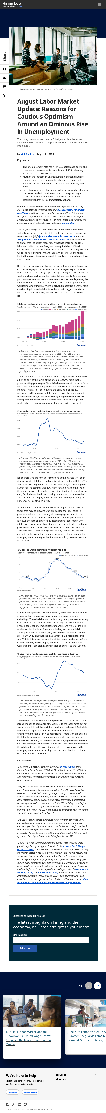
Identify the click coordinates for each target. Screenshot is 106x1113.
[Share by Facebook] (4, 69)
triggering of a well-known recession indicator (43, 239)
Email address (20, 934)
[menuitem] (33, 4)
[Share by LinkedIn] (4, 86)
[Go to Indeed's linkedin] (19, 1104)
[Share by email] (4, 78)
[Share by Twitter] (4, 95)
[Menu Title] (99, 4)
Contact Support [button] (30, 1092)
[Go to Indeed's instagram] (25, 1104)
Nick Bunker (27, 154)
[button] (97, 985)
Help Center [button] (12, 1092)
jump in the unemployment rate (57, 236)
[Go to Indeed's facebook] (7, 1104)
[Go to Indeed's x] (14, 1104)
